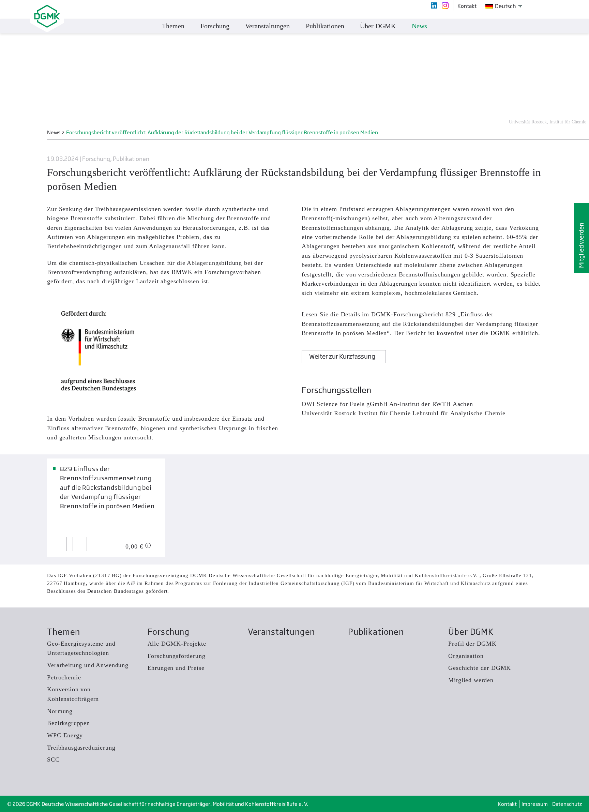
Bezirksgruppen (68, 723)
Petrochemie (64, 677)
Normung (60, 711)
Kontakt (507, 804)
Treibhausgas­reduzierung (81, 747)
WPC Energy (64, 735)
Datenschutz (567, 804)
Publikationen (376, 632)
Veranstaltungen (281, 632)
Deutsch (505, 6)
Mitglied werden (581, 245)
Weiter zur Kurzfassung (342, 356)
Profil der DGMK (472, 643)
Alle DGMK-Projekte (177, 643)
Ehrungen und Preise (176, 667)
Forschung (169, 632)
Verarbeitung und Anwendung (88, 665)
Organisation (465, 655)
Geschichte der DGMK (479, 667)
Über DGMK (471, 632)
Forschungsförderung (177, 655)
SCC (53, 759)
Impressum (535, 804)
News (419, 26)
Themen (63, 632)
